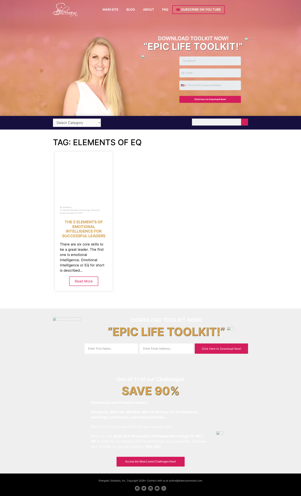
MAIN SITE (110, 9)
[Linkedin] (150, 488)
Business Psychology (80, 210)
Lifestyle (66, 210)
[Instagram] (163, 488)
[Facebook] (137, 488)
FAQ (165, 9)
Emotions (95, 210)
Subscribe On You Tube (200, 9)
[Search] (244, 122)
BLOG (130, 9)
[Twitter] (143, 488)
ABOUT (148, 9)
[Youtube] (157, 488)
